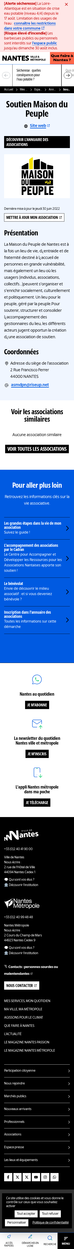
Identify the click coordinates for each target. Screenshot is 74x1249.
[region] (37, 75)
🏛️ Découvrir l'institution (21, 885)
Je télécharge (37, 803)
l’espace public (44, 43)
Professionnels (14, 1122)
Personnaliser (16, 1222)
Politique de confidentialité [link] (50, 1222)
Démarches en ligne (30, 1244)
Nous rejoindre (14, 1083)
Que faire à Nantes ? (62, 58)
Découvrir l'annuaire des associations (27, 142)
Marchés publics (15, 1096)
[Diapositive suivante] (68, 75)
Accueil (8, 89)
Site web (38, 126)
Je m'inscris (37, 754)
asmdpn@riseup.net (30, 385)
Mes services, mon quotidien (24, 89)
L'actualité (13, 1034)
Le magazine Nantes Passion (26, 1042)
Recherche (50, 1244)
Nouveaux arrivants (17, 1109)
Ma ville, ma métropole (23, 1009)
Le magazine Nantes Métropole (29, 1050)
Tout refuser (50, 1214)
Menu (66, 1243)
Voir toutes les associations (37, 449)
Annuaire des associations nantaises (53, 89)
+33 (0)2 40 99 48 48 (18, 917)
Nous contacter (19, 986)
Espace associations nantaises (38, 89)
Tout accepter (26, 1214)
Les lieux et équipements (21, 1160)
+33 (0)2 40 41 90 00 (18, 849)
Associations (12, 1134)
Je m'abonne (37, 705)
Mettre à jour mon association (32, 218)
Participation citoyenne (19, 1070)
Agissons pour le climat (23, 1017)
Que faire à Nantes (19, 1026)
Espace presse (14, 1147)
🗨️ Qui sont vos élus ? (19, 879)
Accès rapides (9, 1244)
